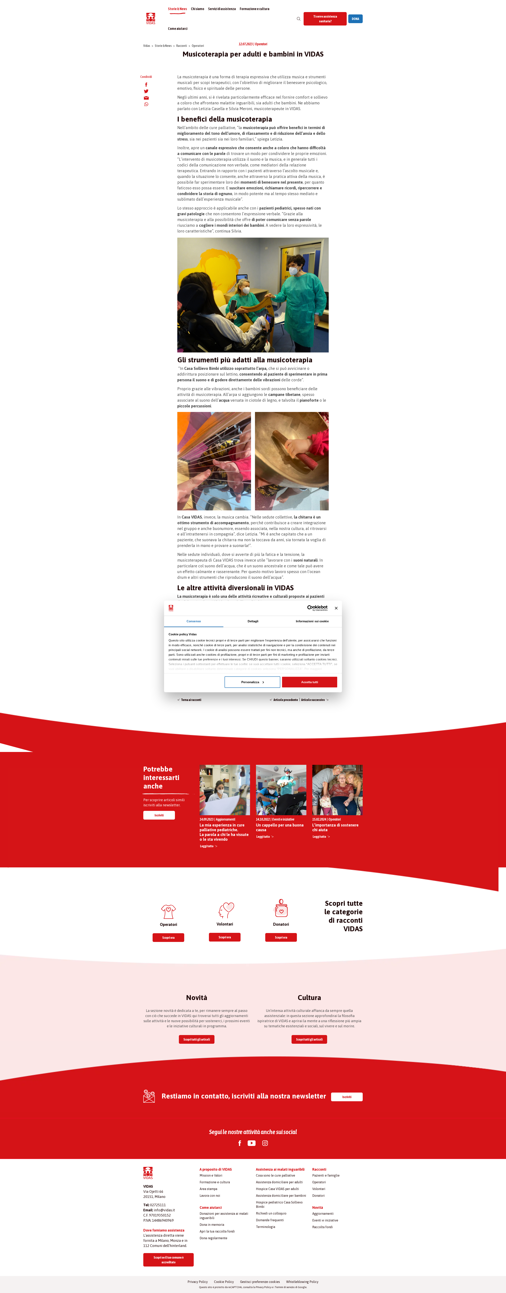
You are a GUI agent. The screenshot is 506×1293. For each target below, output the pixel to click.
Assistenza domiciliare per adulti (279, 1182)
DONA (355, 19)
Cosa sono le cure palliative (275, 1175)
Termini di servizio (285, 1287)
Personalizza (250, 682)
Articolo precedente (286, 700)
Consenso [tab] (194, 621)
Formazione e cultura (254, 9)
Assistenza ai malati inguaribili (280, 1169)
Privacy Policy (198, 1282)
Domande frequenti (270, 1220)
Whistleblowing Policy (302, 1282)
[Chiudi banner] (336, 608)
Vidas (146, 45)
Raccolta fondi (322, 1227)
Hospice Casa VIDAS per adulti (277, 1189)
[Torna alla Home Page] (150, 19)
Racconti (181, 45)
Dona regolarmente (213, 1238)
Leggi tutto (206, 846)
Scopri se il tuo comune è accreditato (169, 1260)
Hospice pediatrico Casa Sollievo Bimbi (279, 1204)
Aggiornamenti (323, 1213)
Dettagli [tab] (253, 621)
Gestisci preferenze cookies (260, 1282)
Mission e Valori (211, 1175)
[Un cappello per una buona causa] (281, 790)
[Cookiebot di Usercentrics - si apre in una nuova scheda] (310, 608)
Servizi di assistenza (222, 9)
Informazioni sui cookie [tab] (312, 621)
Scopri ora (168, 937)
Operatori (198, 45)
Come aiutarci (177, 28)
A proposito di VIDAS (216, 1169)
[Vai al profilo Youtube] (251, 1143)
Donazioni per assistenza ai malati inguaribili (224, 1216)
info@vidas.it (164, 1210)
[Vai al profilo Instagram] (265, 1143)
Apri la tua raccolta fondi (217, 1231)
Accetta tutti (309, 682)
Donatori (318, 1195)
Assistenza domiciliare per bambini (281, 1195)
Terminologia (265, 1227)
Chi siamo (197, 9)
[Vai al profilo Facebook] (239, 1143)
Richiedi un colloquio (271, 1213)
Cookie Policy (224, 1282)
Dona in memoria (212, 1224)
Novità (317, 1207)
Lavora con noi (210, 1195)
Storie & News (177, 9)
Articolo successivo (313, 700)
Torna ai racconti (191, 700)
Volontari (318, 1189)
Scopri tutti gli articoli (196, 1039)
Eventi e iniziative (325, 1220)
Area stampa (208, 1189)
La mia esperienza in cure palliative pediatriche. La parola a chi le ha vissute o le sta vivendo (224, 832)
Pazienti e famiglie (326, 1175)
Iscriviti (159, 815)
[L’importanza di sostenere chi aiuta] (337, 790)
